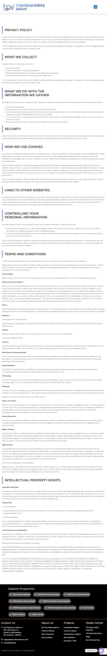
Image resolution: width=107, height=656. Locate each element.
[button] (95, 7)
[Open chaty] (101, 650)
